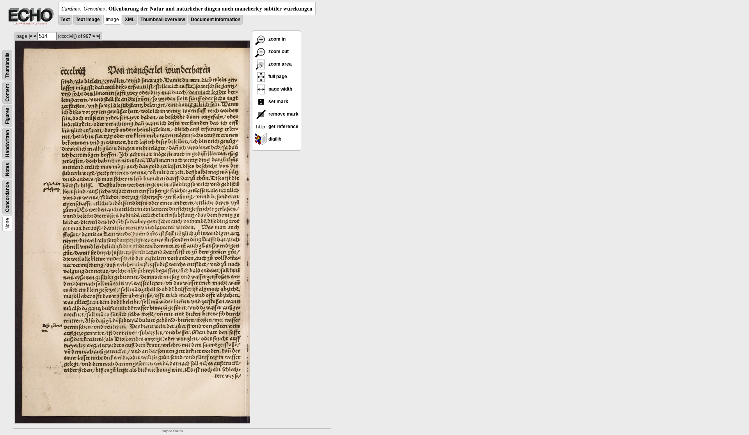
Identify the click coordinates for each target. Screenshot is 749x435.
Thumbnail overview (162, 19)
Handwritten (7, 143)
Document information (215, 19)
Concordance (7, 197)
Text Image (88, 19)
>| (98, 36)
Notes (7, 169)
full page (277, 76)
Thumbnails (7, 65)
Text (65, 19)
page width (279, 89)
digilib (274, 139)
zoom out (278, 51)
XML (130, 19)
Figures (7, 115)
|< (30, 36)
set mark (277, 101)
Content (7, 93)
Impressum (172, 431)
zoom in (276, 39)
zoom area (279, 64)
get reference (282, 126)
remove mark (282, 114)
